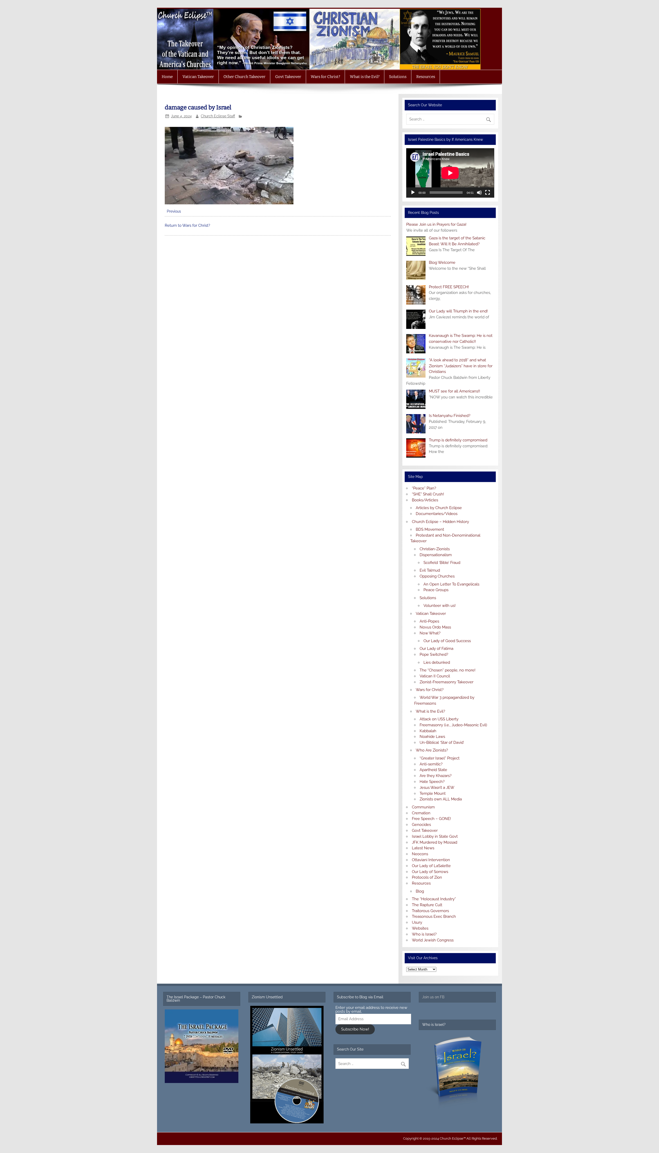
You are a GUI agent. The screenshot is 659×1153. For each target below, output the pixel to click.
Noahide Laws (432, 736)
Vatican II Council (435, 676)
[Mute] (479, 192)
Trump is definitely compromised (458, 440)
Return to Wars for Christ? (187, 225)
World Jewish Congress (433, 940)
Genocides (421, 824)
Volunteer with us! (439, 605)
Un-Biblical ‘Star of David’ (442, 742)
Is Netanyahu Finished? (449, 415)
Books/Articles (425, 500)
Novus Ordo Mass (435, 627)
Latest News (423, 848)
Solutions (397, 76)
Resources (425, 76)
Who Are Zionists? (432, 750)
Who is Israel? (424, 934)
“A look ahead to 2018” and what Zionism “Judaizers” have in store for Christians (460, 366)
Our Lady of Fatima (436, 648)
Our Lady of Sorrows (430, 871)
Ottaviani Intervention (431, 860)
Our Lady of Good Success (447, 641)
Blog (420, 891)
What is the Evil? (364, 76)
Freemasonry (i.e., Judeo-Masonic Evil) (453, 725)
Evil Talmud (430, 570)
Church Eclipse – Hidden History (440, 521)
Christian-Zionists (435, 549)
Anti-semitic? (431, 764)
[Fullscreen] (487, 192)
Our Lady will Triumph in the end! (458, 311)
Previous (174, 211)
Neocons (420, 854)
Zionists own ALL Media (441, 799)
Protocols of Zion (427, 877)
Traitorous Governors (430, 911)
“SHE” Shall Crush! (428, 494)
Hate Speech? (432, 781)
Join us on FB (433, 997)
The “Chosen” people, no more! (447, 670)
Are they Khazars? (436, 775)
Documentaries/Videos (436, 513)
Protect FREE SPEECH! (449, 287)
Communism (423, 807)
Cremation (421, 813)
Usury (417, 922)
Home (167, 76)
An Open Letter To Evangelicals (451, 584)
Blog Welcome (442, 262)
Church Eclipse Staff (218, 116)
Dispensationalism (436, 555)
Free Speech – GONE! (431, 818)
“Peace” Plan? (424, 488)
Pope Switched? (434, 654)
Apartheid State (433, 769)
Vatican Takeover (198, 76)
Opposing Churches (437, 576)
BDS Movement (430, 529)
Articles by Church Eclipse (439, 507)
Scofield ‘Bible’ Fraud (441, 562)
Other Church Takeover (244, 76)
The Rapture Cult (427, 905)
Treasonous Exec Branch (434, 916)
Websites (420, 928)
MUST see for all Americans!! (454, 391)
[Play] (412, 192)
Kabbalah (428, 731)
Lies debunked (436, 662)
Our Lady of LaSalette (431, 865)
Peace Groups (435, 590)
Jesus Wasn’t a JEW (437, 787)
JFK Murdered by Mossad (434, 842)
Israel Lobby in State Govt (435, 836)
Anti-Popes (429, 621)
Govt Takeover (288, 76)
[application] (450, 173)
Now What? (430, 633)
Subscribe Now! (355, 1029)
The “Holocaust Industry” (434, 899)
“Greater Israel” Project (439, 758)
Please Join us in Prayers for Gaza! (436, 224)
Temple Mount (433, 793)
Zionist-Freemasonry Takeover (446, 682)
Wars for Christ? (325, 76)
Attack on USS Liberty (439, 719)
